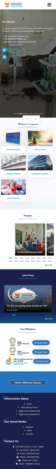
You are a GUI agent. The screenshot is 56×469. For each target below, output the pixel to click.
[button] (27, 119)
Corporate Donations (40, 174)
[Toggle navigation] (49, 4)
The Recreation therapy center (29, 252)
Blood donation (13, 198)
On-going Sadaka (13, 150)
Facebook (29, 427)
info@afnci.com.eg (32, 464)
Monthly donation (13, 174)
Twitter (29, 431)
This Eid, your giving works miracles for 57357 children (31, 306)
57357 (29, 404)
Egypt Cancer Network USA (29, 411)
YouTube (29, 434)
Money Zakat (40, 150)
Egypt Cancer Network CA (29, 414)
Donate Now (41, 343)
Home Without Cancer (28, 382)
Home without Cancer (29, 408)
